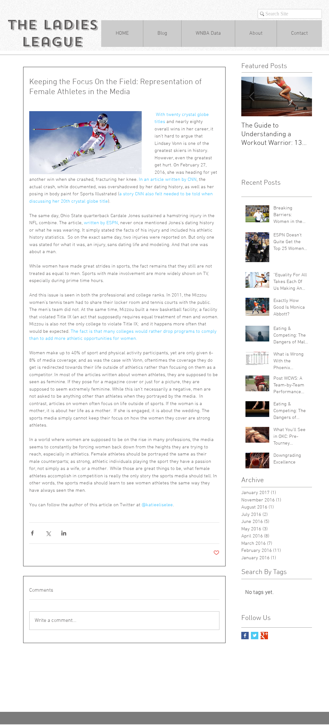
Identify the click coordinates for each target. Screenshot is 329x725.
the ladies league (52, 33)
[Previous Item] (251, 97)
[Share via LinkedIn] (64, 533)
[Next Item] (302, 97)
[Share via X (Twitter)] (48, 533)
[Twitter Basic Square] (254, 635)
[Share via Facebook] (32, 533)
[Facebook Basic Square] (245, 635)
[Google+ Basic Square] (264, 635)
